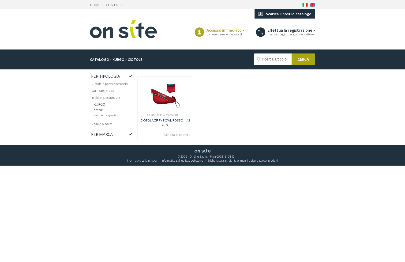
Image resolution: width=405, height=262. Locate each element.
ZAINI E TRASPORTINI (106, 115)
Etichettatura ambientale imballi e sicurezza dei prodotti (243, 161)
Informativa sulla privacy (142, 161)
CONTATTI (114, 4)
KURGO (118, 59)
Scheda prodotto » (177, 134)
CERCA (303, 59)
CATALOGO (99, 59)
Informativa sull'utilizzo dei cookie (182, 161)
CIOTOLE (135, 59)
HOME (95, 4)
